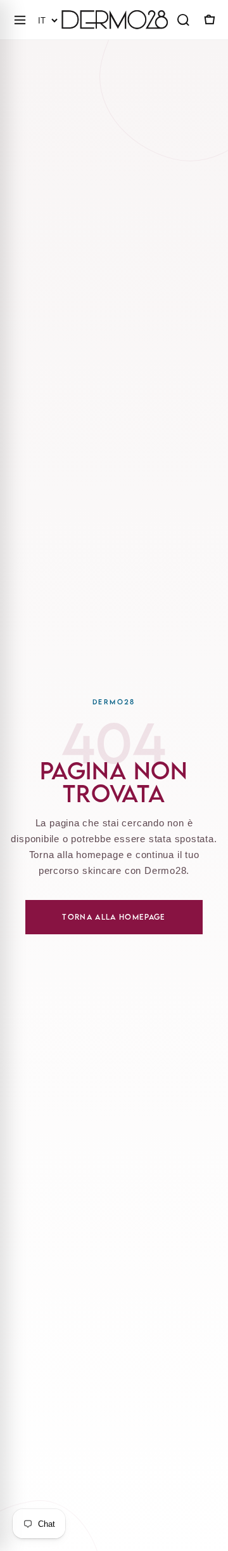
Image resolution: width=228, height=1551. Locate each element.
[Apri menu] (19, 19)
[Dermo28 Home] (115, 19)
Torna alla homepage (113, 917)
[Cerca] (183, 19)
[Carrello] (208, 19)
